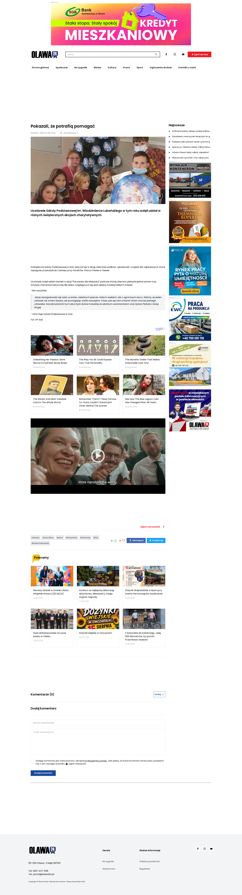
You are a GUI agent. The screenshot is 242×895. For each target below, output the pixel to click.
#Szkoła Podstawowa (40, 543)
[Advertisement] (121, 96)
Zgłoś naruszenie (150, 526)
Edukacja (35, 537)
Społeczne (62, 67)
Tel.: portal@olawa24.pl (41, 874)
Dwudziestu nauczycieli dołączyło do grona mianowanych (191, 136)
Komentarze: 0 (70, 133)
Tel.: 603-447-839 (38, 870)
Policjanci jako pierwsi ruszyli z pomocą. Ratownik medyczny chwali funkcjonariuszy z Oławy (191, 141)
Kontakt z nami (187, 67)
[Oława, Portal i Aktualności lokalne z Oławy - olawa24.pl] (45, 54)
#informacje (85, 537)
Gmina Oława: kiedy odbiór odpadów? (190, 152)
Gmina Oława (48, 537)
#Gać (96, 537)
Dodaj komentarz (43, 773)
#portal (60, 537)
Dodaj (157, 694)
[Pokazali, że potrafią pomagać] (98, 170)
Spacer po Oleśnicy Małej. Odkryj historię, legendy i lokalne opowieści (191, 147)
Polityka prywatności (149, 861)
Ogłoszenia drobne (161, 67)
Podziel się (157, 540)
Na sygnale (80, 67)
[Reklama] (121, 24)
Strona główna (40, 67)
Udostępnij (137, 540)
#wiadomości (71, 537)
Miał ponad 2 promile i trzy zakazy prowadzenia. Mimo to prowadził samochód (191, 157)
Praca (126, 67)
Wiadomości (109, 868)
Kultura (112, 67)
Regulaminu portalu (97, 760)
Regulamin (144, 868)
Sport (140, 67)
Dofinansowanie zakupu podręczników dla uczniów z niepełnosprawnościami (191, 131)
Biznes (97, 67)
